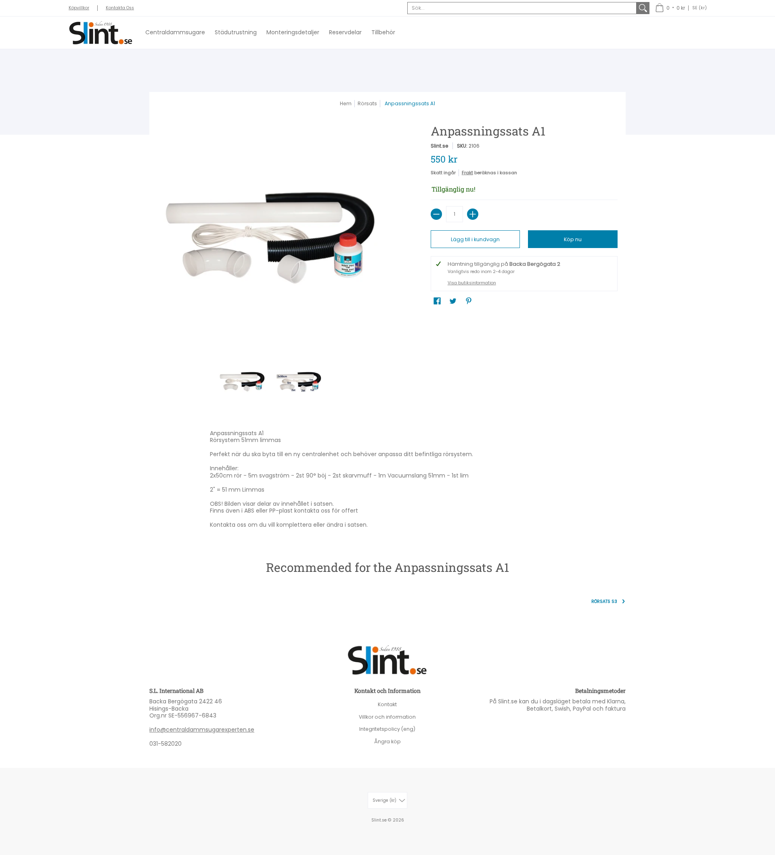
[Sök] (643, 8)
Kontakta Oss (120, 8)
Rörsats (367, 103)
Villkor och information (387, 716)
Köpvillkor (79, 8)
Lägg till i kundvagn (475, 239)
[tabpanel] (387, 481)
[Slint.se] (101, 33)
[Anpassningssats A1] (242, 381)
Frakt (467, 172)
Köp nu (573, 239)
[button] (670, 8)
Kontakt (387, 704)
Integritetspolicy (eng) (387, 729)
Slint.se (439, 145)
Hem (346, 103)
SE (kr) (699, 8)
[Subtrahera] (436, 214)
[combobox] (522, 8)
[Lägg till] (472, 214)
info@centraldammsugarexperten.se (201, 730)
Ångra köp (387, 741)
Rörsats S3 (604, 601)
